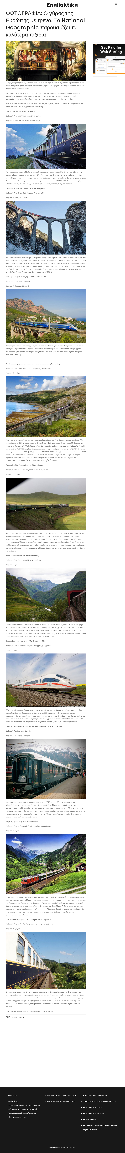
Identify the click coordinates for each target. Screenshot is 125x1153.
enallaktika (71, 1147)
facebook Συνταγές (94, 1107)
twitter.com (91, 1119)
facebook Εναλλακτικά (95, 1113)
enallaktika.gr (13, 1101)
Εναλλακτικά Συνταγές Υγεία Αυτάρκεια (60, 1101)
